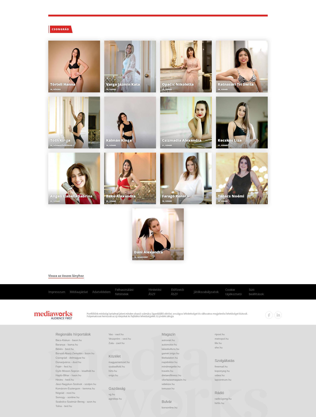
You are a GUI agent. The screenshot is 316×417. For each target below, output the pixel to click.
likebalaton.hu (170, 357)
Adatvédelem (101, 292)
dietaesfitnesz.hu (171, 375)
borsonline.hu (169, 407)
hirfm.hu (219, 403)
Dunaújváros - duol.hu (68, 362)
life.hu (218, 343)
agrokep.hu (115, 398)
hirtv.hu (113, 370)
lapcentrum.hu (223, 379)
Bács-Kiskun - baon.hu (69, 340)
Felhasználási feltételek (124, 292)
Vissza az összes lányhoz (66, 276)
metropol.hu (222, 338)
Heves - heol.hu (65, 379)
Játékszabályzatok (206, 292)
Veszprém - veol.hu (120, 338)
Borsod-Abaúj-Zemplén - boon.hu (75, 353)
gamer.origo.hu (170, 353)
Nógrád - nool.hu (65, 392)
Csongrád (60, 29)
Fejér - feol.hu (64, 366)
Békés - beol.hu (65, 348)
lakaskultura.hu (170, 348)
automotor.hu (169, 344)
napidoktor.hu (169, 362)
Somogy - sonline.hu (67, 397)
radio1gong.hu (223, 398)
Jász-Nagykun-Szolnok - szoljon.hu (76, 384)
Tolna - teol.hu (64, 406)
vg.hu (112, 394)
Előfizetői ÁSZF (177, 292)
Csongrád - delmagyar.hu (70, 357)
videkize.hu (168, 384)
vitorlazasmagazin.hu (174, 379)
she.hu (219, 347)
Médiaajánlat (79, 292)
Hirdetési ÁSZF (154, 292)
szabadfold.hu (117, 366)
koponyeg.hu (222, 370)
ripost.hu (220, 334)
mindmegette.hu (171, 366)
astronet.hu (168, 340)
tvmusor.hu (168, 388)
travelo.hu (167, 370)
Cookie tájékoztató (233, 292)
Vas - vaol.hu (116, 334)
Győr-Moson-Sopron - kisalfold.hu (75, 370)
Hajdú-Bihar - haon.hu (68, 375)
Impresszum (56, 292)
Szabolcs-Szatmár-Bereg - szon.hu (76, 401)
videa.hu (220, 375)
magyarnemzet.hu (119, 362)
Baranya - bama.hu (67, 344)
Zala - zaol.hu (117, 343)
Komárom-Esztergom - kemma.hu (75, 388)
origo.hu (113, 375)
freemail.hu (221, 366)
